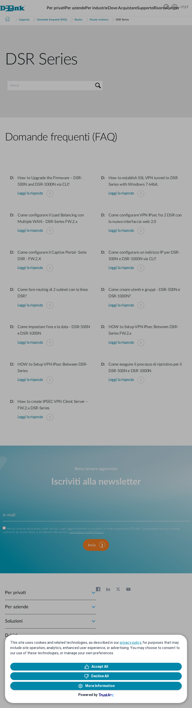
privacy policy (130, 643)
